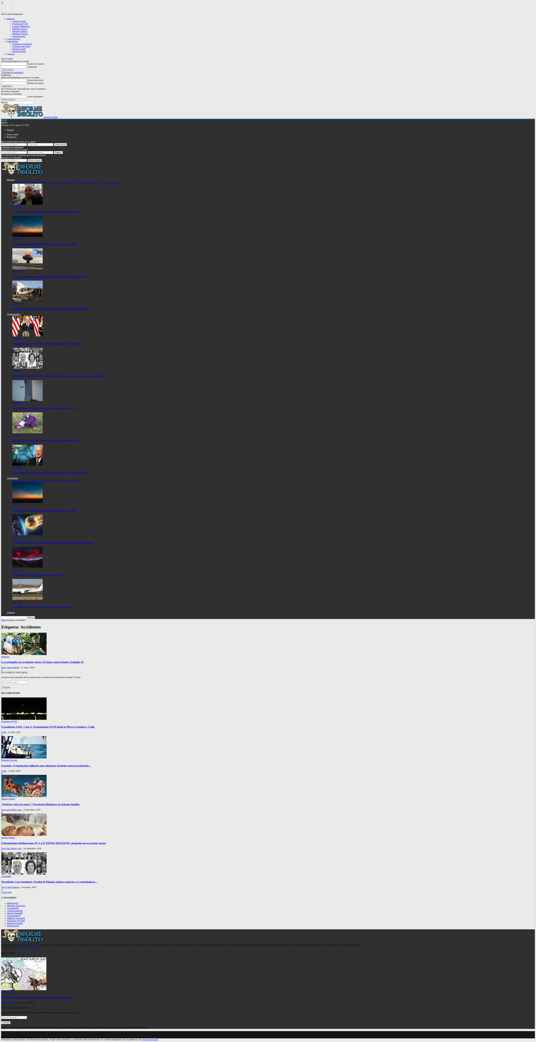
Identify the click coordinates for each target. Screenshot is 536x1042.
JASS (3, 732)
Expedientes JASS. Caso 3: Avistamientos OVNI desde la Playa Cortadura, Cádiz (47, 726)
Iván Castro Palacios (10, 667)
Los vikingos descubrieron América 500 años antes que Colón (36, 997)
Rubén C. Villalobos (10, 1003)
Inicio (9, 1032)
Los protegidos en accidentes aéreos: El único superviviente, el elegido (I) (42, 662)
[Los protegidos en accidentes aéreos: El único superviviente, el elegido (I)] (24, 654)
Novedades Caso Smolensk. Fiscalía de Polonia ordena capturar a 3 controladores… (60, 375)
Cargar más (6, 892)
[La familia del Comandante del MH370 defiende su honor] (27, 204)
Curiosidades (12, 41)
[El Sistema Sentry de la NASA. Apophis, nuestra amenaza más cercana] (27, 534)
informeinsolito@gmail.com (25, 947)
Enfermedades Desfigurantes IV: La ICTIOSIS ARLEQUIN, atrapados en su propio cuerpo (53, 843)
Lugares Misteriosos (21, 26)
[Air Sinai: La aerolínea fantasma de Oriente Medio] (27, 599)
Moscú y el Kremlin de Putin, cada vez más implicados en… (46, 440)
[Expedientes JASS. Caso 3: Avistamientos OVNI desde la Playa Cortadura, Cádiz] (24, 719)
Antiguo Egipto (19, 21)
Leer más (154, 1039)
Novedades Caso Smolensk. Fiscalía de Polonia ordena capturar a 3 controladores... (49, 881)
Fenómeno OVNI (20, 24)
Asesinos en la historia (22, 44)
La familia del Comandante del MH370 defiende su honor (45, 211)
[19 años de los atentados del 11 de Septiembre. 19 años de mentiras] (27, 400)
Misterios (11, 19)
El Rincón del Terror (21, 46)
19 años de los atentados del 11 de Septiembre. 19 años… (44, 408)
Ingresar (10, 130)
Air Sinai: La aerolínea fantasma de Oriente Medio (41, 607)
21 (2, 1005)
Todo (14, 182)
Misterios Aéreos (19, 29)
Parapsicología (18, 36)
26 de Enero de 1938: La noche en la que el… (38, 574)
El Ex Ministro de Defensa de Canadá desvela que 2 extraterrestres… (51, 472)
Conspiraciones (13, 39)
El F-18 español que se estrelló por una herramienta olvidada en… (50, 276)
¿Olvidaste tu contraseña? (12, 72)
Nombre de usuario (35, 64)
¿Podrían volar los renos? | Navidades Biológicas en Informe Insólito (40, 804)
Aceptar (145, 1039)
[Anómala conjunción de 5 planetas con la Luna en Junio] (27, 236)
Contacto (11, 54)
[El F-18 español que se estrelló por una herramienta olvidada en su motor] (27, 268)
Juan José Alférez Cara (11, 810)
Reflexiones (13, 926)
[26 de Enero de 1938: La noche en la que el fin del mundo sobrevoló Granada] (27, 567)
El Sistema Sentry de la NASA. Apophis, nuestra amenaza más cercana (52, 542)
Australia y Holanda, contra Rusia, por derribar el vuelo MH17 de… (51, 308)
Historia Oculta (19, 49)
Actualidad (17, 206)
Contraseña (32, 67)
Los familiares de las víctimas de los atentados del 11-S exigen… (48, 343)
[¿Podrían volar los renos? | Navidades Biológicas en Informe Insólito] (24, 796)
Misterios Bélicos (19, 31)
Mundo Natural (19, 51)
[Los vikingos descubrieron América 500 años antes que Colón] (23, 989)
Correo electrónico (35, 80)
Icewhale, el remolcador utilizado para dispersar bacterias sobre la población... (46, 765)
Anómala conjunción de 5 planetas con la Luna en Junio (44, 244)
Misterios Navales (20, 34)
